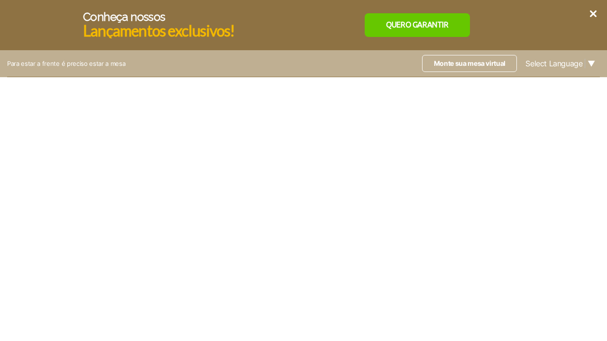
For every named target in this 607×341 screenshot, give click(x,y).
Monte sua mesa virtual (470, 63)
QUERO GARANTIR (417, 24)
